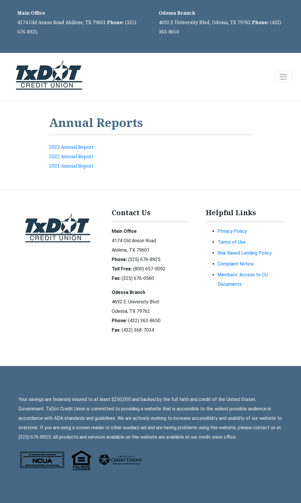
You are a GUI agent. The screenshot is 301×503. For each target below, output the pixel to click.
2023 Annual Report (71, 147)
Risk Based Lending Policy (245, 253)
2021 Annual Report (71, 166)
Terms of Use (232, 242)
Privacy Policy (232, 231)
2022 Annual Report (71, 156)
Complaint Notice (236, 264)
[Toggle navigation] (283, 77)
